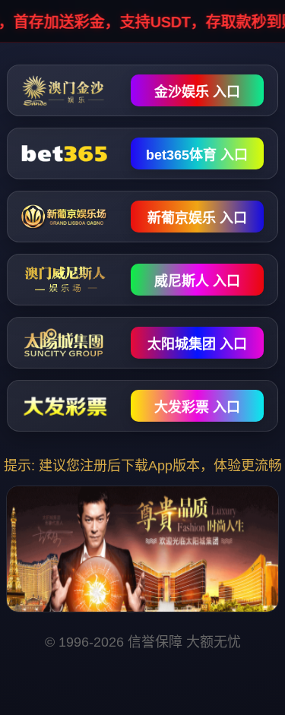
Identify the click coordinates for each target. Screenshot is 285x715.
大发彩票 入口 (197, 407)
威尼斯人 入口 (197, 281)
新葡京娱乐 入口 (197, 218)
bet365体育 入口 (197, 155)
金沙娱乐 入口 (197, 92)
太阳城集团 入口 (197, 344)
